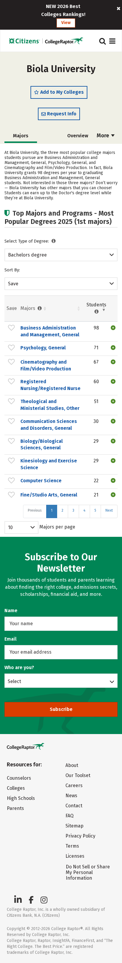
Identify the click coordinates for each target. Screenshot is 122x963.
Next (109, 510)
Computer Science (41, 480)
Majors (28, 308)
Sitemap (74, 826)
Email (10, 639)
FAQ (69, 816)
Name (10, 610)
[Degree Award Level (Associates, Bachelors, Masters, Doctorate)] (53, 241)
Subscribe (61, 709)
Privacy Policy (80, 836)
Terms (72, 846)
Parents (15, 808)
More (103, 135)
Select (14, 681)
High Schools (21, 798)
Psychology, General (43, 348)
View (65, 22)
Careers (74, 785)
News (71, 795)
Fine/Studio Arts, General (48, 495)
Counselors (19, 778)
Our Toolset (77, 775)
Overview (77, 136)
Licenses (74, 856)
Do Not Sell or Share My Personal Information (88, 872)
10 (10, 527)
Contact (73, 805)
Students (96, 305)
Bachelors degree (27, 255)
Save (13, 283)
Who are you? (19, 667)
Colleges (16, 788)
